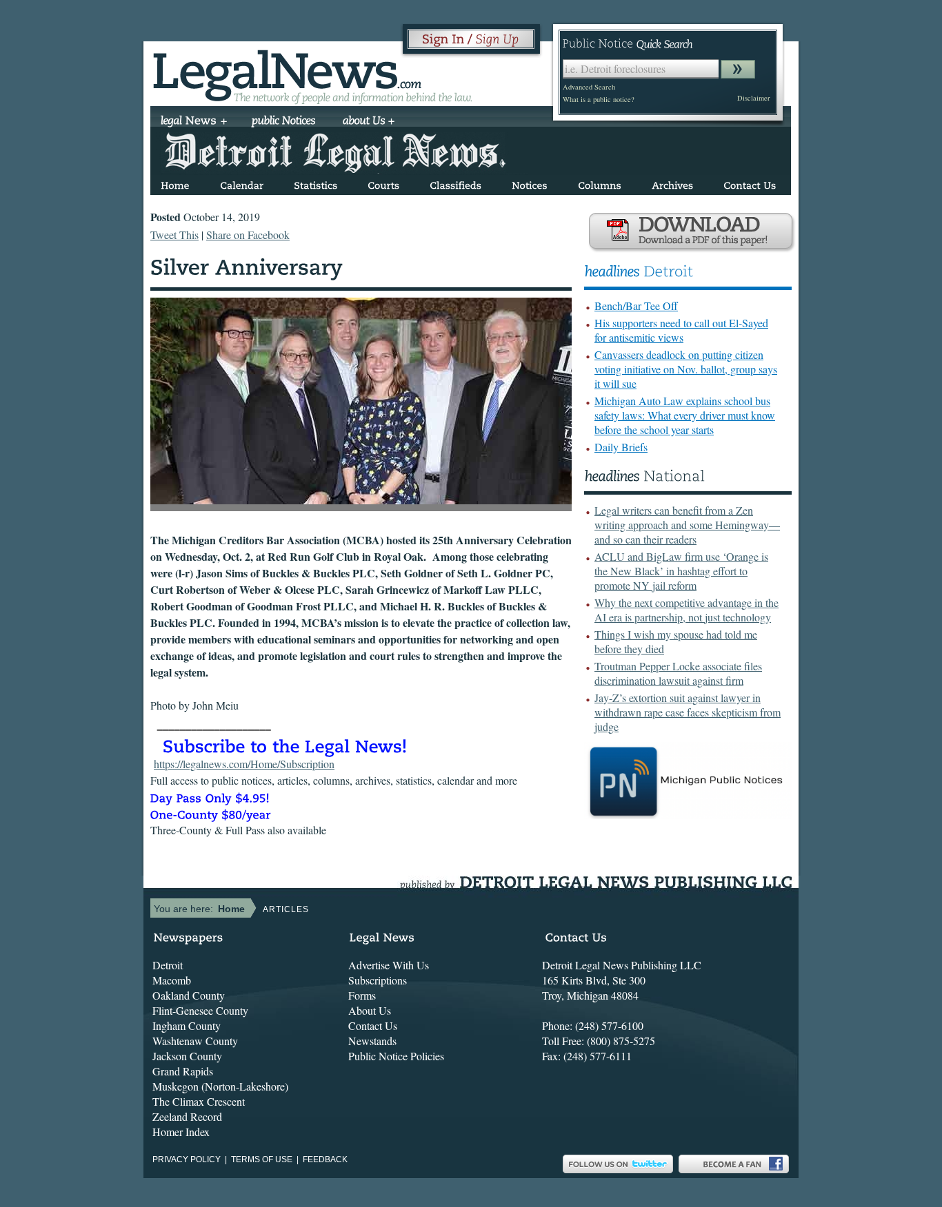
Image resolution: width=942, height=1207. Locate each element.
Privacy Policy (186, 1159)
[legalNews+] (194, 122)
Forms (362, 995)
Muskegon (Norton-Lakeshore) (220, 1086)
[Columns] (599, 183)
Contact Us (372, 1025)
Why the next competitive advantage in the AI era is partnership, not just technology (686, 609)
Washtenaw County (195, 1040)
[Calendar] (241, 183)
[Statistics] (315, 183)
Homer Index (181, 1131)
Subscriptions (377, 980)
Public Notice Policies (396, 1056)
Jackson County (187, 1056)
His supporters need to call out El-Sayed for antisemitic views (681, 330)
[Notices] (530, 183)
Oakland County (188, 995)
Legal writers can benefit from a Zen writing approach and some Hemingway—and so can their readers (687, 524)
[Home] (175, 183)
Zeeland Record (187, 1116)
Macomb (171, 980)
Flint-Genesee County (200, 1010)
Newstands (372, 1040)
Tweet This (174, 234)
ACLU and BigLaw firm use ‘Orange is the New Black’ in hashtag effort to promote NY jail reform (681, 570)
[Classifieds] (455, 183)
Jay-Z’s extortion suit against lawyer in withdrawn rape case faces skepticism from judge (687, 712)
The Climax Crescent (198, 1101)
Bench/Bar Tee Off (636, 305)
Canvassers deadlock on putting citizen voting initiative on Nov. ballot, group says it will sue (685, 369)
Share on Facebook (248, 234)
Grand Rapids (182, 1071)
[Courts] (383, 183)
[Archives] (672, 183)
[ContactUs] (749, 183)
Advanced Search (589, 87)
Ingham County (186, 1025)
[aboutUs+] (369, 122)
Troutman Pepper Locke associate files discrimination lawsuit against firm (678, 673)
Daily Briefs (621, 447)
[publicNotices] (283, 122)
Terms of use (261, 1159)
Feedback (325, 1159)
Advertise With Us (388, 965)
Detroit (167, 965)
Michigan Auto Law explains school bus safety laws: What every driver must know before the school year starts (684, 415)
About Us (369, 1010)
